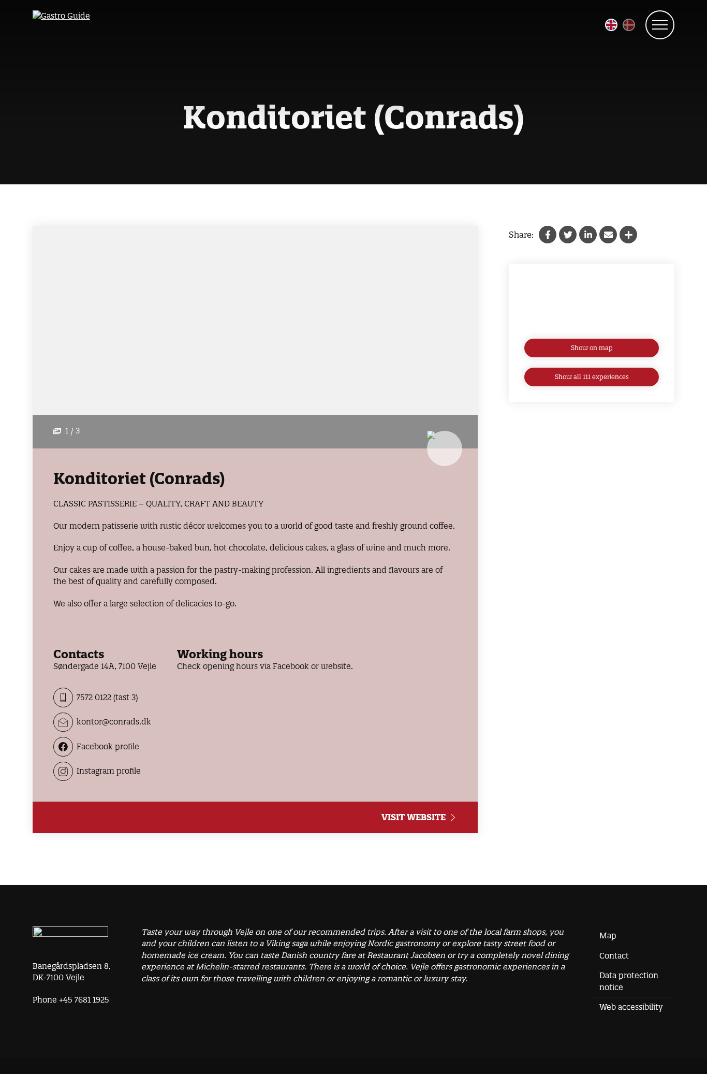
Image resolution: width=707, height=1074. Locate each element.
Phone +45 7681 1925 (71, 1000)
